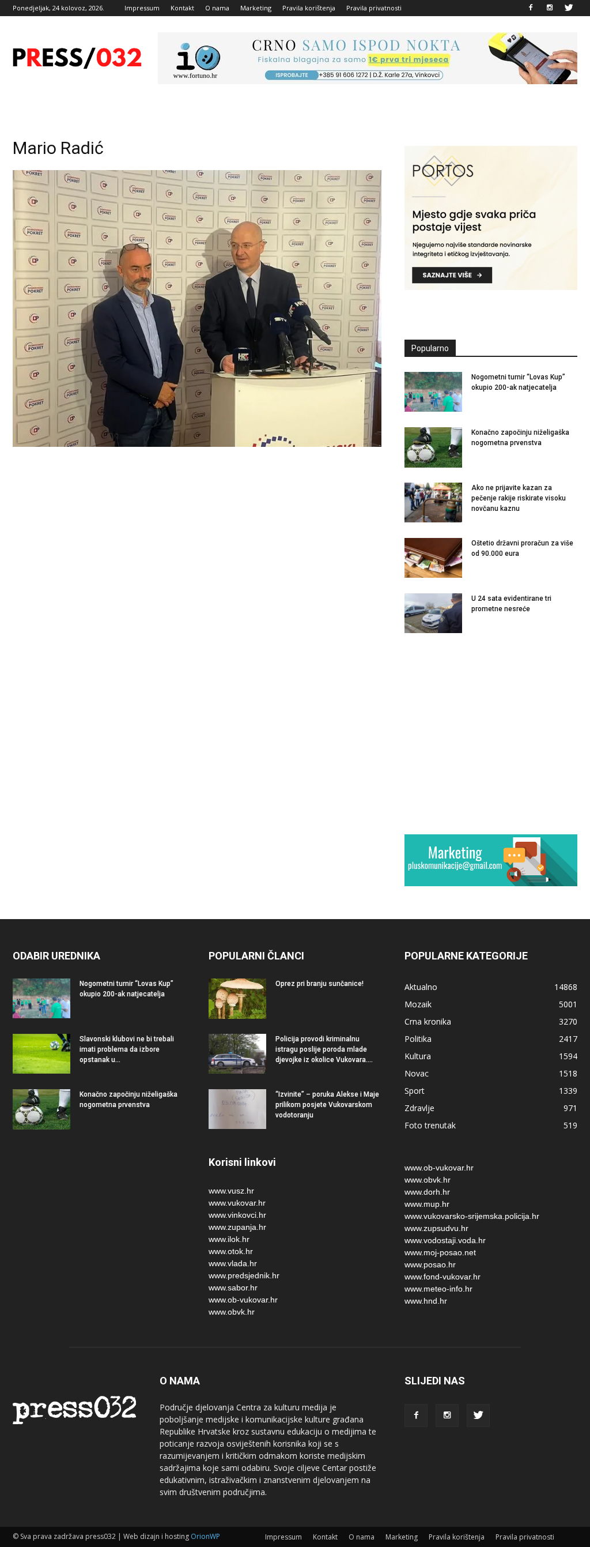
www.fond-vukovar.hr (442, 1276)
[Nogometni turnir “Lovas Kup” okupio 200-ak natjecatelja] (433, 392)
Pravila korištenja (308, 7)
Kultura (417, 1056)
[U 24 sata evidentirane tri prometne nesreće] (433, 613)
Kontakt (182, 7)
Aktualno (420, 986)
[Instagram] (549, 8)
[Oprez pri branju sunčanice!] (237, 998)
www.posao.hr (430, 1264)
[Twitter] (568, 8)
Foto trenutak (430, 1125)
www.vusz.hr (231, 1190)
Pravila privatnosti (374, 7)
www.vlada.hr (233, 1263)
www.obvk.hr (232, 1311)
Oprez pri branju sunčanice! (319, 984)
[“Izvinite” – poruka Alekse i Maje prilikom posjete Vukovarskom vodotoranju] (237, 1109)
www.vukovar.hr (237, 1202)
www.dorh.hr (427, 1191)
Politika (418, 1038)
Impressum (142, 7)
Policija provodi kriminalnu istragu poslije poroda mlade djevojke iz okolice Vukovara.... (324, 1049)
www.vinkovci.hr (237, 1214)
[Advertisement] (490, 733)
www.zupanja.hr (237, 1227)
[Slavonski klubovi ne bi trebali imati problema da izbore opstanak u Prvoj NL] (41, 1054)
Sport (414, 1090)
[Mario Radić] (197, 444)
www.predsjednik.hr (244, 1275)
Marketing (255, 7)
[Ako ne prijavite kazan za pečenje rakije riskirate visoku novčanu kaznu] (433, 502)
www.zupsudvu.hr (436, 1228)
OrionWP (205, 1536)
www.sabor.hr (233, 1287)
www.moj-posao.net (440, 1252)
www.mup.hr (426, 1204)
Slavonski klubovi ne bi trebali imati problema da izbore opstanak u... (127, 1049)
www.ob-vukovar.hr (243, 1299)
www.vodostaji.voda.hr (445, 1240)
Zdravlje (419, 1107)
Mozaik (418, 1004)
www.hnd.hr (425, 1300)
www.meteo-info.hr (438, 1288)
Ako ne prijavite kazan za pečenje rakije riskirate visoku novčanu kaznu (518, 498)
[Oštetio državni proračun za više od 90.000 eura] (433, 558)
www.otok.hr (231, 1251)
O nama (217, 7)
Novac (416, 1073)
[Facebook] (530, 8)
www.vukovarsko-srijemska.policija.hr (471, 1216)
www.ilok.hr (229, 1239)
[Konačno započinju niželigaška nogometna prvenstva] (433, 447)
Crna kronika (427, 1021)
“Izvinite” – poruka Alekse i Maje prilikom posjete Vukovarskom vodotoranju (327, 1104)
